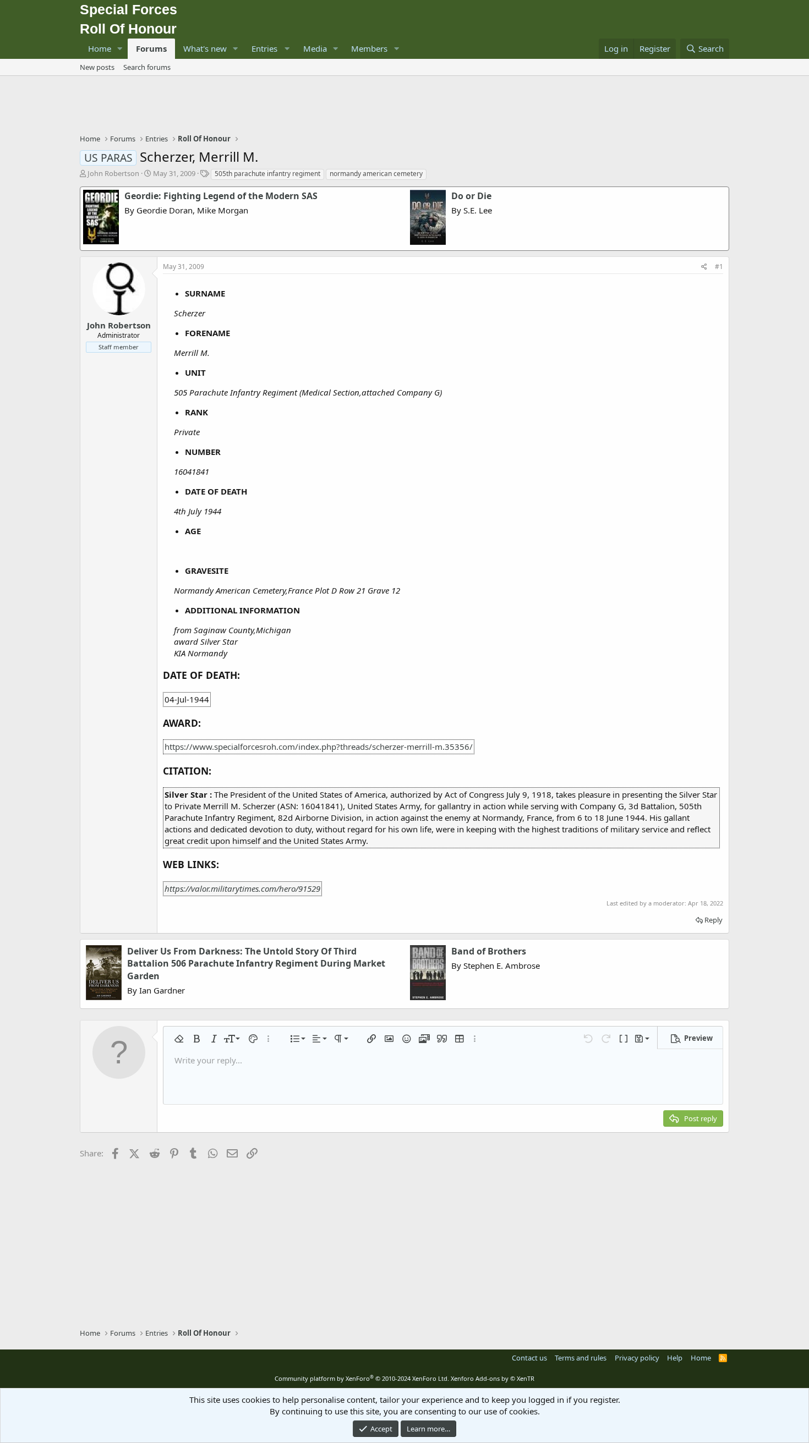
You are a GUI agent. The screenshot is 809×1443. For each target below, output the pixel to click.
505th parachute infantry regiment (267, 173)
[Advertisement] (404, 106)
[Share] (704, 267)
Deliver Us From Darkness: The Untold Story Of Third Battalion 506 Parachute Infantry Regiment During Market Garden (256, 963)
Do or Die (471, 196)
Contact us (529, 1358)
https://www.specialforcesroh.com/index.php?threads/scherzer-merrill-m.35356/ (319, 746)
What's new (205, 48)
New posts (97, 67)
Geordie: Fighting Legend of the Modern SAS (221, 196)
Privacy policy (637, 1358)
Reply (713, 920)
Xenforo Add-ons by (492, 1378)
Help (674, 1358)
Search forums (147, 67)
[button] (120, 49)
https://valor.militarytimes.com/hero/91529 (242, 888)
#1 (719, 266)
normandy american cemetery (376, 173)
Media (315, 48)
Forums (151, 48)
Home (99, 48)
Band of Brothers (488, 951)
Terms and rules (580, 1358)
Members (369, 48)
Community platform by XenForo (362, 1378)
